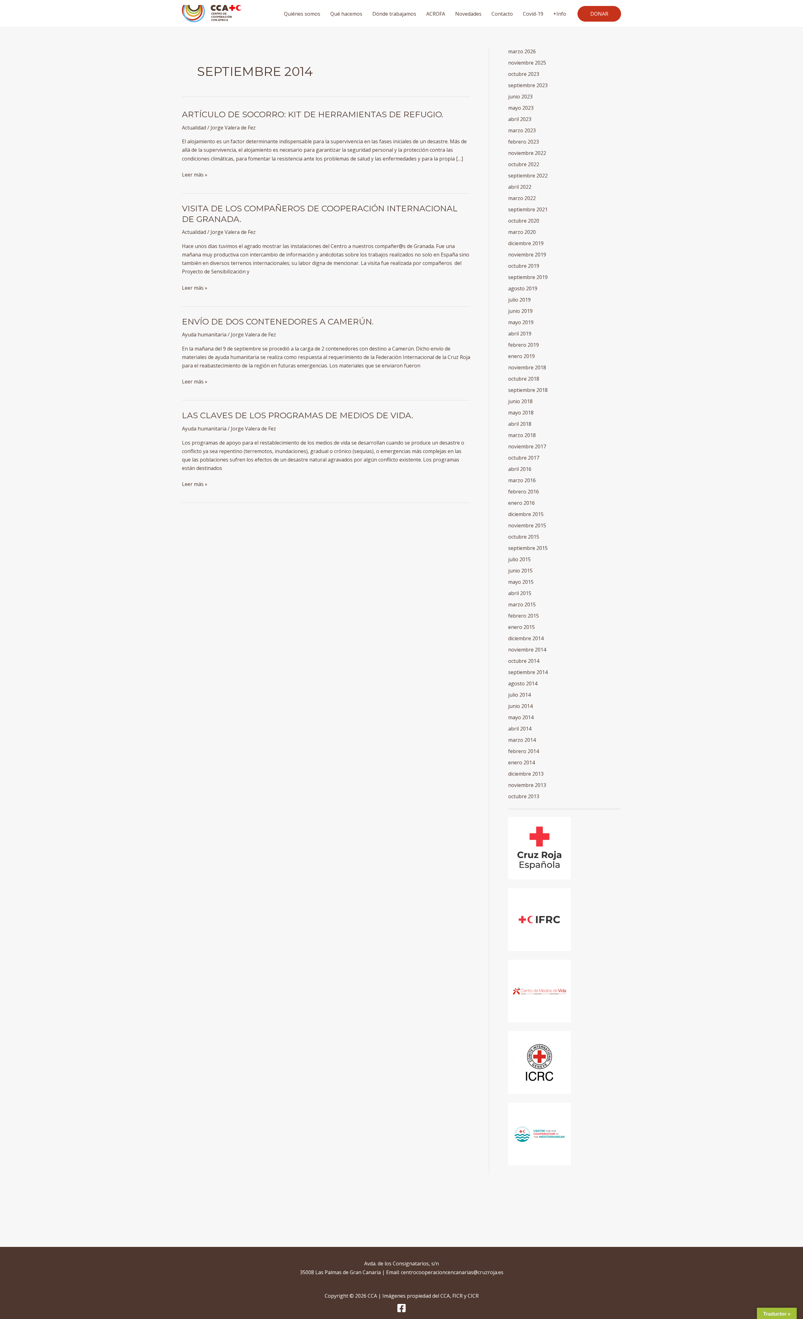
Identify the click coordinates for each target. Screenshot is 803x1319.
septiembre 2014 (528, 672)
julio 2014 (519, 694)
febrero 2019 (523, 344)
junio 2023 (520, 96)
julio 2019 (519, 299)
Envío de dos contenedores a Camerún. (278, 322)
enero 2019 (521, 356)
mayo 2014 (521, 717)
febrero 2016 (523, 491)
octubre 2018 (523, 378)
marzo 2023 (522, 130)
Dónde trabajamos (394, 13)
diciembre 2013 (526, 773)
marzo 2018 (522, 435)
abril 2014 (519, 728)
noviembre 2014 (527, 649)
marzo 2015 (522, 604)
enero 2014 (521, 762)
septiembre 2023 (528, 85)
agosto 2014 (522, 683)
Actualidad (194, 127)
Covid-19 (533, 13)
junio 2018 (520, 401)
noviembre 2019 (527, 254)
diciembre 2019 (526, 243)
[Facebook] (401, 1308)
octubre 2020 (523, 220)
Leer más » (194, 174)
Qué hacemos (346, 13)
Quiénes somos (302, 13)
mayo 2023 (521, 107)
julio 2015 (519, 559)
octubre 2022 (523, 164)
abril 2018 (519, 423)
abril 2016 (519, 469)
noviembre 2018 (527, 367)
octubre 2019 (523, 265)
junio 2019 (520, 311)
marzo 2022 (522, 198)
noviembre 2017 (527, 446)
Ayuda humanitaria (204, 334)
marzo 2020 (522, 232)
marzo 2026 (522, 51)
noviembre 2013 (527, 785)
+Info (559, 13)
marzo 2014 (522, 739)
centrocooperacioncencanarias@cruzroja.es (452, 1272)
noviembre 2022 (527, 153)
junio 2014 (520, 706)
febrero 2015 (523, 615)
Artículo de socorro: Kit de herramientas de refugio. (312, 114)
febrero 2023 (523, 141)
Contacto (502, 13)
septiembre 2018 (528, 390)
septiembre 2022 (528, 175)
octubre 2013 (523, 796)
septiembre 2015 (528, 548)
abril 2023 (519, 119)
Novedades (468, 13)
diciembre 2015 (526, 514)
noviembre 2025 (527, 62)
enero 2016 (521, 502)
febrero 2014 (523, 751)
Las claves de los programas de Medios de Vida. (297, 415)
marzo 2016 (522, 480)
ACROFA (435, 13)
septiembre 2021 (528, 209)
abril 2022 (519, 186)
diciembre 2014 (526, 638)
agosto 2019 (522, 288)
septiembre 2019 (528, 277)
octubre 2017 (523, 457)
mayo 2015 (521, 581)
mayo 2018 (521, 412)
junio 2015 (520, 570)
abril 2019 (519, 333)
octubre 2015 (523, 536)
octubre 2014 (523, 660)
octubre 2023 (523, 74)
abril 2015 (519, 593)
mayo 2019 (521, 322)
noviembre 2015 (527, 525)
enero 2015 (521, 627)
